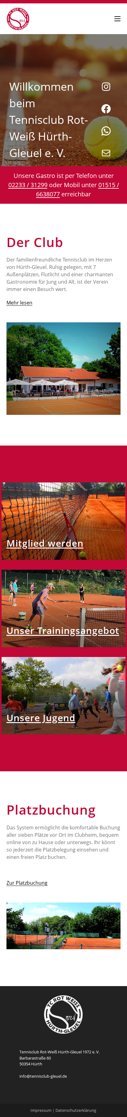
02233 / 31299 (27, 185)
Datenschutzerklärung (75, 1110)
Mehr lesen (19, 302)
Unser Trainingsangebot (62, 630)
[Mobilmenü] (117, 19)
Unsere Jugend (41, 717)
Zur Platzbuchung (26, 882)
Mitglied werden (45, 543)
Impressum (41, 1110)
